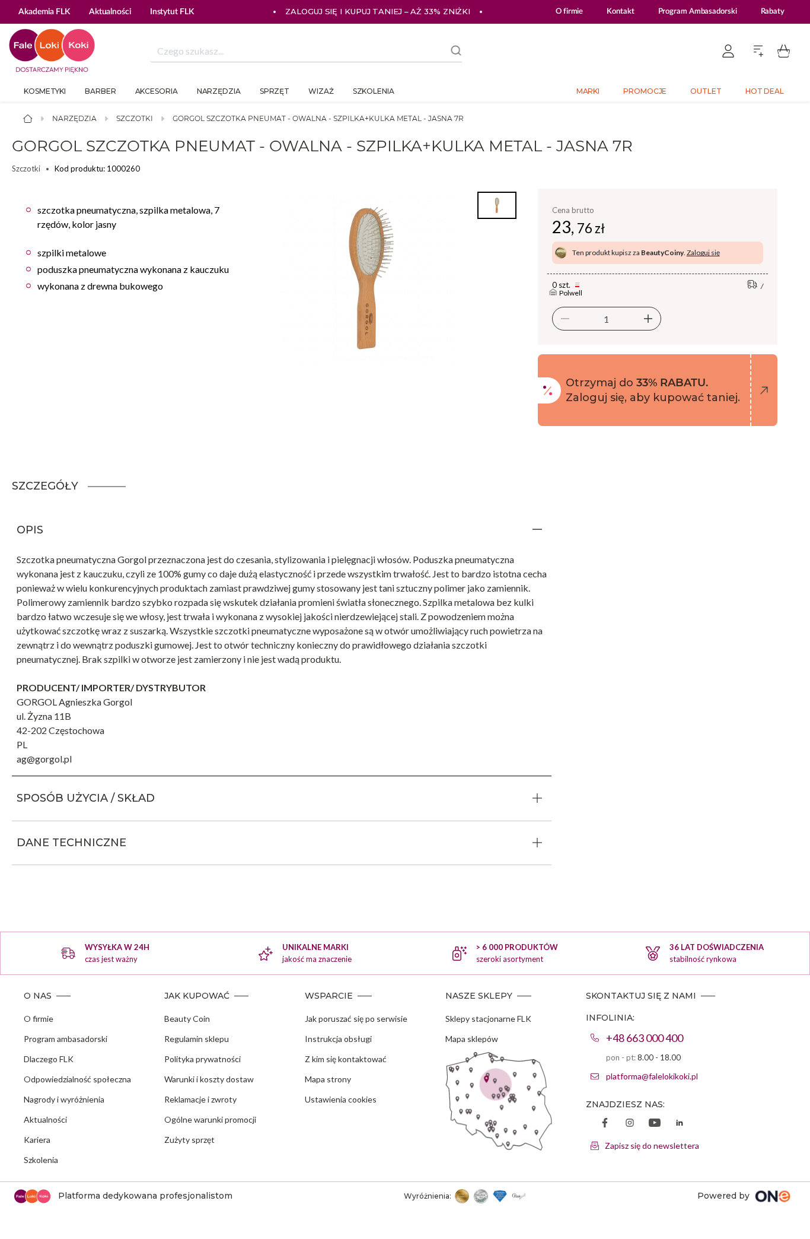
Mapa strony (328, 1079)
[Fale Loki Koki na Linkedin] (679, 1124)
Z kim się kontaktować (346, 1059)
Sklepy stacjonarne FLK (488, 1019)
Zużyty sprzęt (189, 1140)
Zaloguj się (703, 252)
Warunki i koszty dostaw (209, 1079)
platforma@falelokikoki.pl (652, 1076)
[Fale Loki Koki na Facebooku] (605, 1124)
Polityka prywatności (202, 1059)
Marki (588, 91)
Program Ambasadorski (697, 11)
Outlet (705, 91)
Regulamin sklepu (196, 1039)
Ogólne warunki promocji (210, 1119)
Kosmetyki (45, 91)
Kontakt (620, 11)
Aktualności (45, 1119)
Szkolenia (373, 91)
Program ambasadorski (65, 1039)
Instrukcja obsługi (338, 1039)
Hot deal (764, 91)
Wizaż (321, 91)
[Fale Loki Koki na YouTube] (655, 1124)
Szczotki (134, 118)
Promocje (645, 91)
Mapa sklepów (471, 1039)
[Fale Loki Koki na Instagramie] (630, 1124)
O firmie (569, 11)
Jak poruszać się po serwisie (356, 1019)
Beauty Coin (187, 1019)
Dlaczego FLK (49, 1059)
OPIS (30, 529)
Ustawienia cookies (341, 1099)
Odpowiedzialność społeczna (77, 1079)
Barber (100, 91)
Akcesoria (156, 91)
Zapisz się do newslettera (652, 1145)
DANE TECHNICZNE (71, 842)
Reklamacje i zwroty (200, 1099)
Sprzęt (274, 91)
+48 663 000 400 (644, 1037)
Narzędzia (219, 91)
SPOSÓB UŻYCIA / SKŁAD (86, 798)
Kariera (37, 1140)
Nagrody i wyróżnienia (64, 1099)
